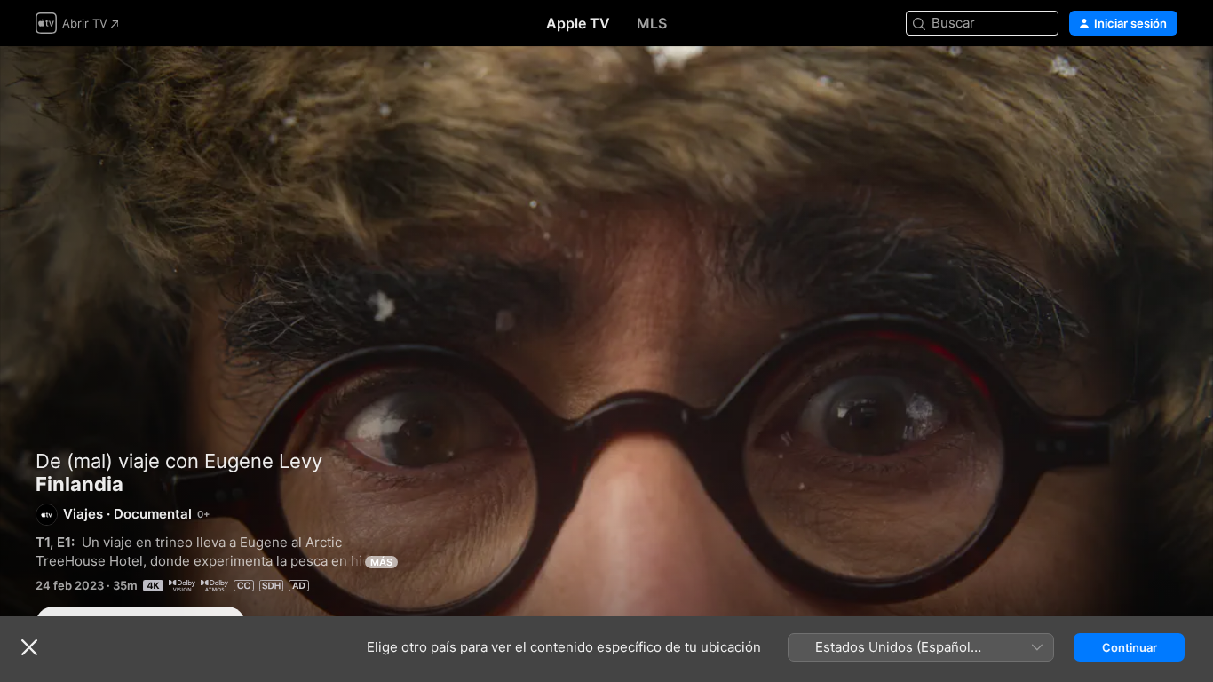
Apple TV (578, 23)
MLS (652, 23)
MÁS (381, 562)
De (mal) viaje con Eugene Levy (179, 460)
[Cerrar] (29, 647)
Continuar (1129, 647)
